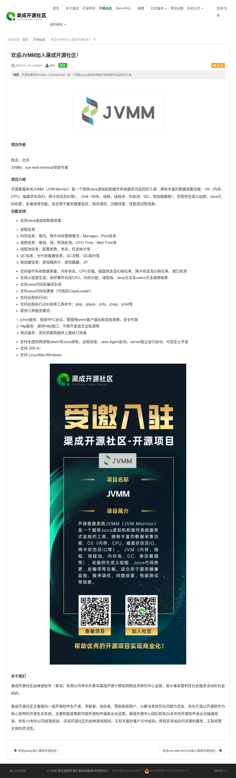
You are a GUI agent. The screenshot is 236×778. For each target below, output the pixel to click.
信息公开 (194, 8)
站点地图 (19, 770)
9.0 (220, 770)
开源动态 (105, 8)
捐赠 (141, 8)
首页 (56, 8)
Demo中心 (123, 8)
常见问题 (177, 8)
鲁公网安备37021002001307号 (169, 770)
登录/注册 (222, 11)
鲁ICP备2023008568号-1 (128, 770)
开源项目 (89, 8)
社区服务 (158, 8)
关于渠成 (72, 8)
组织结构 (57, 24)
